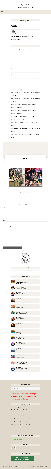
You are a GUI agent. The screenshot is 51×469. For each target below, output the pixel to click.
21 (23, 421)
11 (14, 418)
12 (17, 418)
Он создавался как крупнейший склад (20, 338)
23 (29, 421)
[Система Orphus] (14, 33)
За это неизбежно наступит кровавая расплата (20, 319)
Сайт (4, 220)
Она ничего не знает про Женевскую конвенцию (21, 313)
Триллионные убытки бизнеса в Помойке (20, 307)
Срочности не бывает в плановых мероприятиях (21, 344)
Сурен (28, 161)
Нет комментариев (25, 192)
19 (17, 421)
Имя (4, 207)
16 (29, 418)
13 (20, 418)
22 (26, 421)
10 (11, 418)
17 (11, 421)
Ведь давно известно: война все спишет (20, 357)
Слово (25, 4)
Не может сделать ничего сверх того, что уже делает (21, 294)
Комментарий (7, 226)
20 (20, 421)
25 (15, 424)
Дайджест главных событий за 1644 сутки (21, 288)
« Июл (12, 431)
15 (26, 418)
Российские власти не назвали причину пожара (21, 350)
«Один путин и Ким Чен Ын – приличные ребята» (21, 363)
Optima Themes (13, 466)
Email (4, 214)
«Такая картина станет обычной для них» (21, 300)
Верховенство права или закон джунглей (21, 369)
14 (23, 418)
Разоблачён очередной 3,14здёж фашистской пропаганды (21, 282)
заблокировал (22, 459)
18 (14, 421)
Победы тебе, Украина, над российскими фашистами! (21, 332)
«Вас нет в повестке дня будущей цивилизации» (21, 325)
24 (12, 424)
